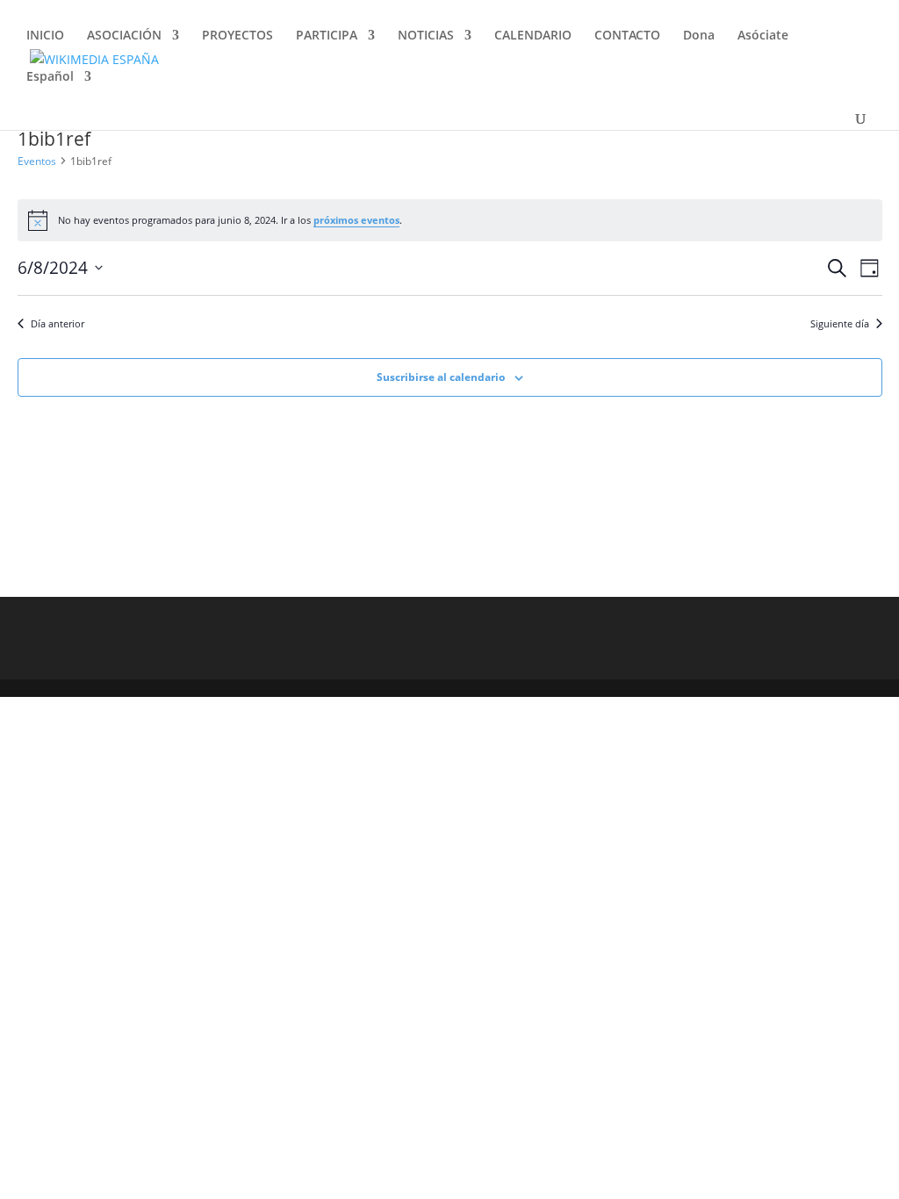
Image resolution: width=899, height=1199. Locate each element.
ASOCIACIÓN (124, 36)
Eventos (37, 161)
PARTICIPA (326, 36)
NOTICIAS (426, 36)
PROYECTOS (237, 36)
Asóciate (762, 36)
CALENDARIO (533, 36)
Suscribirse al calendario (441, 377)
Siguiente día (839, 323)
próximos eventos (356, 219)
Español (50, 77)
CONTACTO (627, 36)
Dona (699, 36)
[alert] (450, 220)
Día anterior (57, 323)
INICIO (45, 36)
